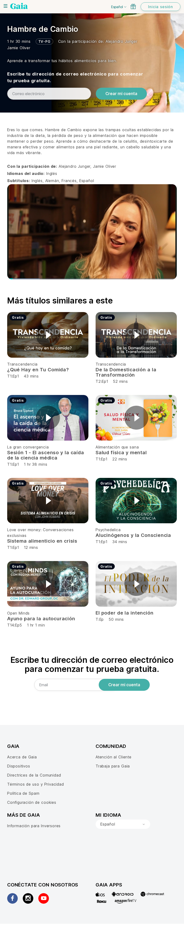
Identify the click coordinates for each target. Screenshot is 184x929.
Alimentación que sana (117, 447)
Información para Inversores (34, 825)
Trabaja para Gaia (113, 766)
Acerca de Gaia (22, 757)
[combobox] (123, 824)
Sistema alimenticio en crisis (42, 541)
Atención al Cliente (114, 757)
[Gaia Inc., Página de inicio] (19, 6)
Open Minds (18, 613)
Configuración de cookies (31, 802)
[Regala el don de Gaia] (133, 6)
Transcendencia (22, 364)
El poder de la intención (124, 613)
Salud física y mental (121, 452)
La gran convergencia (28, 447)
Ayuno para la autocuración (41, 618)
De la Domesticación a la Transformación (126, 372)
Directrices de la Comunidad (34, 775)
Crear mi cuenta (121, 93)
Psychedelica (108, 529)
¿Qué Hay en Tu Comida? (38, 370)
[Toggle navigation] (5, 6)
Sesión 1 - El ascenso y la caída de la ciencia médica (45, 455)
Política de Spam (23, 793)
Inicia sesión (160, 6)
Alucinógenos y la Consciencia (133, 535)
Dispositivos (18, 766)
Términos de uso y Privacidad (35, 784)
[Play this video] (48, 335)
